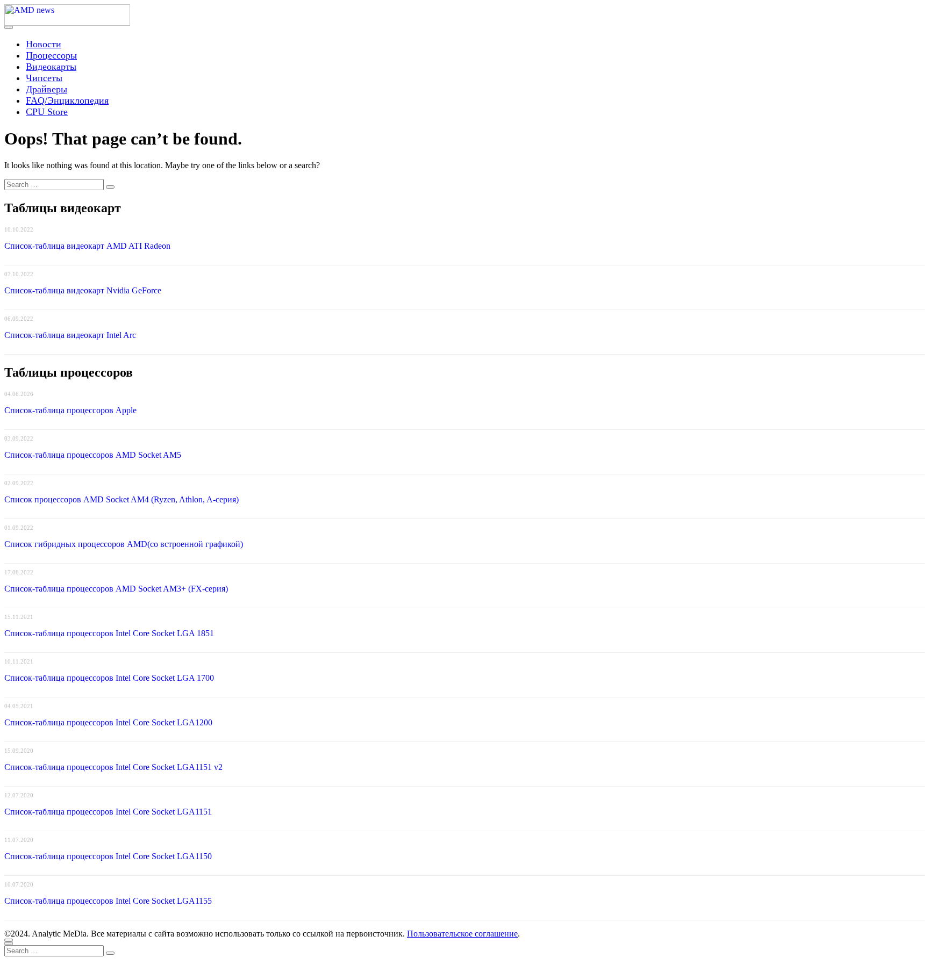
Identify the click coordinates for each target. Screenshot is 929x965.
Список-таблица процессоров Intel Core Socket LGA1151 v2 (113, 767)
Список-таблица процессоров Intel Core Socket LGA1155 (108, 900)
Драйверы (46, 89)
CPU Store (47, 111)
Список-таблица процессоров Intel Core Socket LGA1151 (108, 811)
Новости (43, 44)
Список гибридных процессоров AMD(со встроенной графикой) (123, 544)
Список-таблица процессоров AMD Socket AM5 (92, 454)
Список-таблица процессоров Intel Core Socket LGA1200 (108, 722)
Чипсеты (44, 78)
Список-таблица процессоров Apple (70, 410)
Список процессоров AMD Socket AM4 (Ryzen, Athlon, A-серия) (121, 499)
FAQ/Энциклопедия (67, 100)
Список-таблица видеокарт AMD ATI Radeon (87, 245)
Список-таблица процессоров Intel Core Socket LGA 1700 (109, 677)
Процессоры (51, 55)
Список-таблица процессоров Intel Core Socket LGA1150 (108, 856)
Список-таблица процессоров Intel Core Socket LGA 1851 (109, 633)
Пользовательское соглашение (462, 933)
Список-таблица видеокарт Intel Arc (70, 335)
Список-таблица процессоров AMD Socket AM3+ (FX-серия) (116, 588)
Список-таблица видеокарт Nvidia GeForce (82, 290)
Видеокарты (51, 66)
